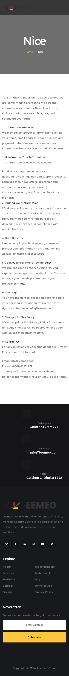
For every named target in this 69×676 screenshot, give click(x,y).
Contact (8, 585)
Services (8, 573)
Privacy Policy (43, 592)
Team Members (44, 566)
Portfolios (9, 579)
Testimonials (42, 573)
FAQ (37, 579)
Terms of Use (43, 585)
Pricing (7, 592)
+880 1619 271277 (44, 427)
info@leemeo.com (44, 452)
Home (29, 52)
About (7, 566)
